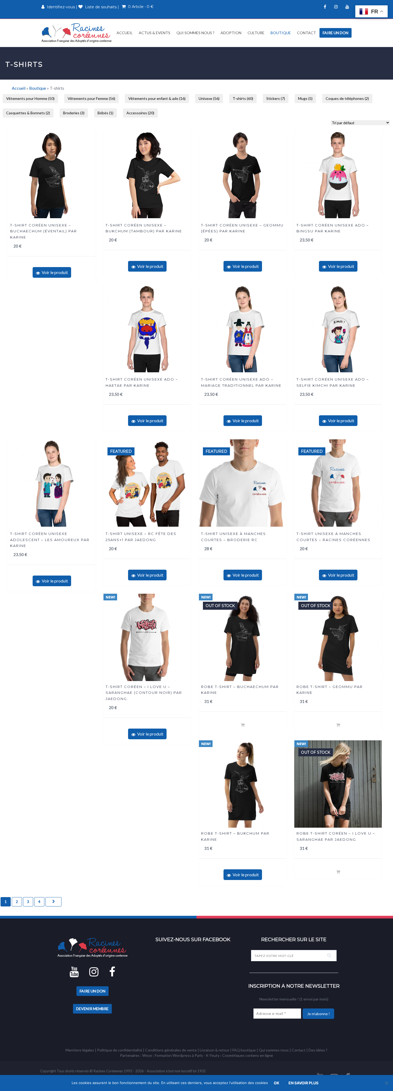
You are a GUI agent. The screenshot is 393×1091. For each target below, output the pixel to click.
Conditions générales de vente (171, 1050)
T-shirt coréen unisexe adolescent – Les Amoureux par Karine (50, 539)
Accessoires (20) (140, 113)
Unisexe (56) (209, 98)
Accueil (124, 32)
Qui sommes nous (274, 1050)
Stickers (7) (275, 98)
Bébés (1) (105, 113)
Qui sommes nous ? (195, 32)
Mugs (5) (305, 98)
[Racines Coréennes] (76, 32)
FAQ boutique (244, 1050)
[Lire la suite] (242, 724)
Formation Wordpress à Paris (179, 1055)
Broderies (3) (73, 113)
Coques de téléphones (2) (347, 98)
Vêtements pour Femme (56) (91, 98)
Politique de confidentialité (119, 1050)
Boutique (281, 32)
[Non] (386, 1083)
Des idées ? (318, 1050)
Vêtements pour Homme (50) (30, 98)
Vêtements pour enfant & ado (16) (157, 98)
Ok (276, 1083)
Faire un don (335, 32)
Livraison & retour (214, 1050)
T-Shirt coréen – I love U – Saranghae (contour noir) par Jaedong (144, 693)
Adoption (231, 32)
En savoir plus (303, 1083)
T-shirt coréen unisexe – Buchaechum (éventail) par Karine (43, 231)
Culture (256, 32)
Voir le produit (54, 272)
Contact (306, 32)
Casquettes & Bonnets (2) (28, 113)
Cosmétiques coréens (240, 1055)
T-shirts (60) (243, 98)
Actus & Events (154, 32)
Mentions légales (80, 1050)
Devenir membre (92, 1008)
